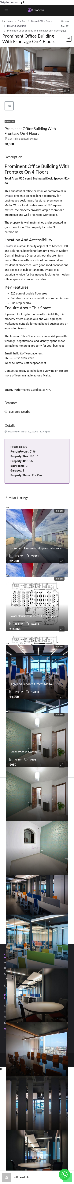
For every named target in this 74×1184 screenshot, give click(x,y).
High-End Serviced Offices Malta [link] (30, 684)
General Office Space (41, 21)
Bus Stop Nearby (19, 411)
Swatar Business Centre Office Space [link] (33, 616)
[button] (69, 39)
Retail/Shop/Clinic (16, 26)
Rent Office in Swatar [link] (23, 751)
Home (9, 21)
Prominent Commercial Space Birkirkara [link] (35, 548)
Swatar (9, 196)
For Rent (22, 21)
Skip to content (10, 2)
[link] (37, 536)
